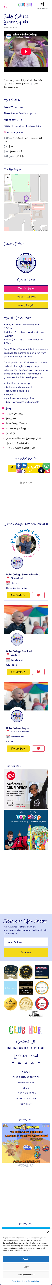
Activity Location (15, 132)
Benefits (9, 408)
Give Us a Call (26, 305)
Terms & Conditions (19, 1281)
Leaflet (36, 230)
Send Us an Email (26, 297)
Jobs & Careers (26, 1093)
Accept (26, 1258)
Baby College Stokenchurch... (23, 574)
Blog (26, 1088)
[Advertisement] (26, 877)
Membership (26, 1082)
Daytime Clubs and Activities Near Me (23, 80)
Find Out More (18, 595)
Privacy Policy (33, 1281)
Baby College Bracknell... (20, 651)
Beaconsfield (10, 27)
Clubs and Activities (26, 1077)
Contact (26, 1104)
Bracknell (15, 655)
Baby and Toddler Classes (17, 83)
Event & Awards (26, 1098)
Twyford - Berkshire (20, 731)
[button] (47, 1232)
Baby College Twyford (18, 728)
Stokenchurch (17, 578)
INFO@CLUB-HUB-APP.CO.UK (26, 1048)
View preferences (26, 1274)
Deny (26, 1266)
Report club (26, 482)
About (26, 1071)
